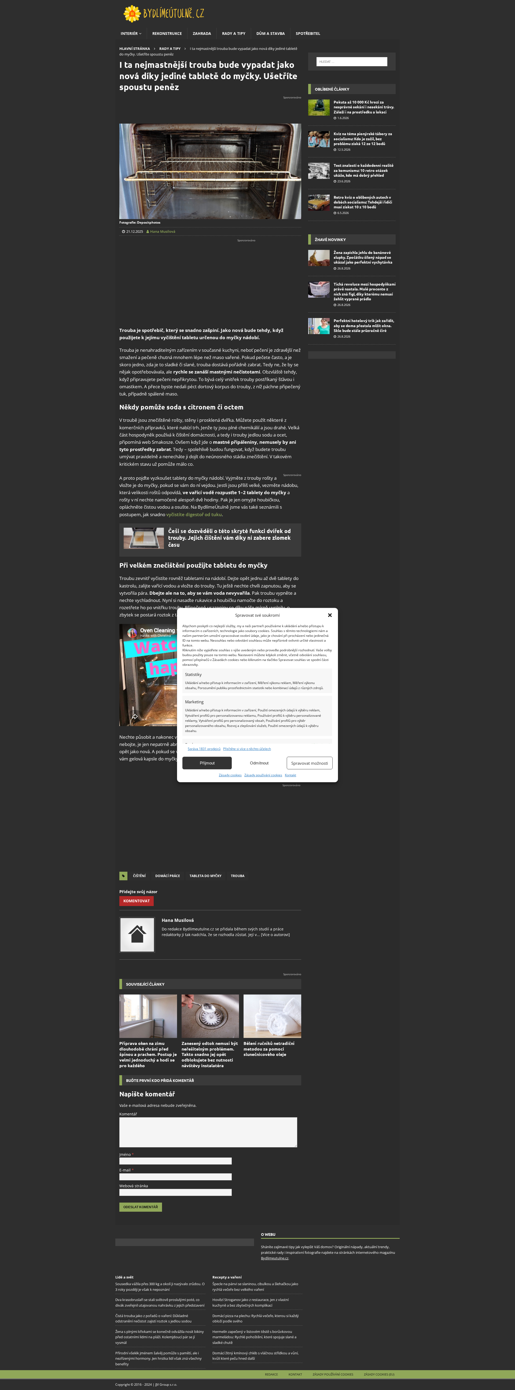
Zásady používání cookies (263, 775)
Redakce (271, 1375)
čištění (139, 876)
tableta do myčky (205, 876)
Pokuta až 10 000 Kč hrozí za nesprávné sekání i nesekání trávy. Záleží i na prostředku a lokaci (364, 106)
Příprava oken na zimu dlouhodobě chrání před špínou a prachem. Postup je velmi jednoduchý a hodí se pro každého (148, 1054)
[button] (330, 615)
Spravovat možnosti (309, 763)
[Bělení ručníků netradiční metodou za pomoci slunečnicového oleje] (272, 1016)
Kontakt (290, 775)
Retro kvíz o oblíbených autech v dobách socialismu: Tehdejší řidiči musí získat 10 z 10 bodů (363, 202)
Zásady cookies (230, 775)
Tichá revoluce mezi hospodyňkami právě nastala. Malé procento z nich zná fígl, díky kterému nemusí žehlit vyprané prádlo (365, 291)
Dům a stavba (270, 33)
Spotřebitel (308, 33)
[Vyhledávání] (351, 61)
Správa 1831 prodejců (204, 748)
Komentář (128, 1114)
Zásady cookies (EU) (379, 1375)
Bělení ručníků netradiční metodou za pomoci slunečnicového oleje (269, 1048)
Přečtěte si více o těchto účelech (247, 748)
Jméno (125, 1154)
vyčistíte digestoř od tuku (194, 514)
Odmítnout (259, 763)
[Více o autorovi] (275, 934)
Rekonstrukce (167, 33)
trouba (237, 876)
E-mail (125, 1170)
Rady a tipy (233, 33)
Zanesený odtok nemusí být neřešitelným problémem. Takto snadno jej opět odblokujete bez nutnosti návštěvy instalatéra (210, 1054)
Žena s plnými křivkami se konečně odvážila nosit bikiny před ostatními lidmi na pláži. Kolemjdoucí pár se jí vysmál (159, 1337)
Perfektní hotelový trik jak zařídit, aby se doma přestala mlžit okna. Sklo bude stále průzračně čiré (364, 325)
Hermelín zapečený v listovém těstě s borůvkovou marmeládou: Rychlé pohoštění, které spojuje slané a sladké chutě (254, 1337)
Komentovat (136, 900)
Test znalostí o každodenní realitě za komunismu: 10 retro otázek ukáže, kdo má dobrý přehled (363, 170)
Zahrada (202, 33)
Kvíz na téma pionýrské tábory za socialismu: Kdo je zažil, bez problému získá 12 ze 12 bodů (363, 138)
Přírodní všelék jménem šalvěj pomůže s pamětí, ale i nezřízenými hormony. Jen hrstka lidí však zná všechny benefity (158, 1359)
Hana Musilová (178, 920)
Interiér (129, 33)
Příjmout (207, 763)
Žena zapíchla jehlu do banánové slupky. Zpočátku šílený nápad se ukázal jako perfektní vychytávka (363, 257)
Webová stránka (133, 1185)
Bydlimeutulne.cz (274, 1258)
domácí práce (167, 876)
